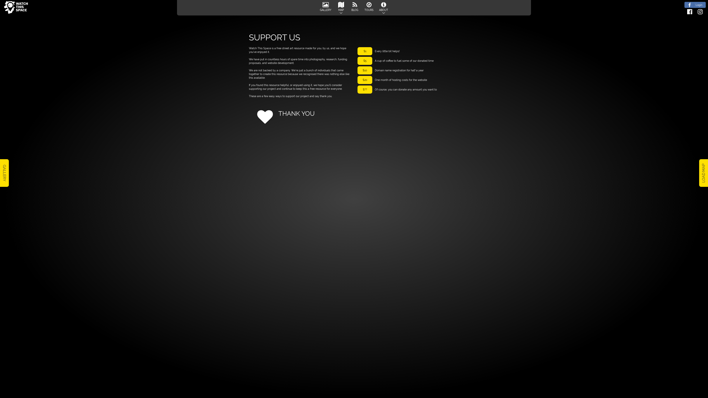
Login (699, 5)
